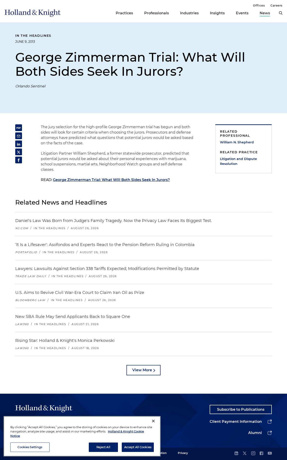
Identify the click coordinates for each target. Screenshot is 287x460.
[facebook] (261, 453)
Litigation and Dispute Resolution (238, 161)
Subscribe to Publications (240, 409)
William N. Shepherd (237, 142)
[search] (281, 13)
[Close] (153, 421)
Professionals (156, 13)
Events (242, 13)
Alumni (255, 433)
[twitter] (245, 453)
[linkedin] (236, 453)
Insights (217, 13)
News (265, 13)
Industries (189, 13)
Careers (276, 5)
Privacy (183, 453)
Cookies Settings (29, 447)
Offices (259, 5)
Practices (124, 13)
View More (142, 370)
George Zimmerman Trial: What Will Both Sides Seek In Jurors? (111, 180)
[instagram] (253, 453)
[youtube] (270, 453)
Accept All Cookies (137, 447)
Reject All (103, 447)
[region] (82, 436)
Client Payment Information (236, 421)
